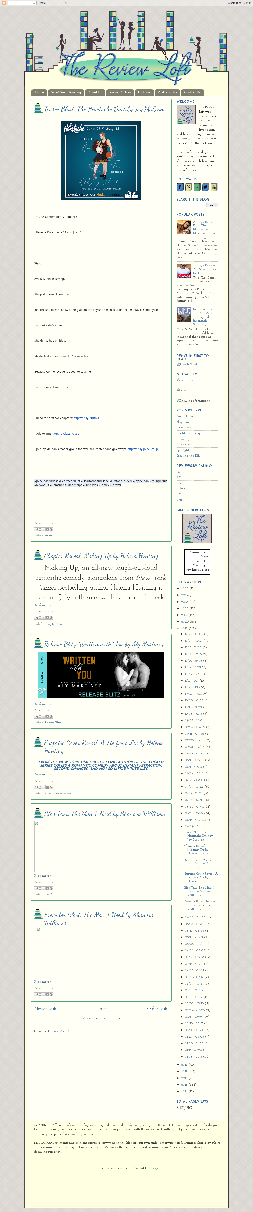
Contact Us (192, 92)
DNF (180, 500)
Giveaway (183, 439)
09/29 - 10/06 (195, 720)
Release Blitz (53, 722)
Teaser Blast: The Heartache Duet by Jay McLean (104, 109)
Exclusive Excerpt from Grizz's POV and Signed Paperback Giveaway (204, 317)
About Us (95, 92)
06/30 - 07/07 (195, 806)
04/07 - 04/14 (195, 970)
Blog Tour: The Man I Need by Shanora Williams (104, 814)
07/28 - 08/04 (195, 780)
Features (144, 92)
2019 (185, 628)
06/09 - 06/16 (195, 826)
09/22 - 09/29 (195, 727)
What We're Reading (66, 92)
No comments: (44, 523)
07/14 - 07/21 (194, 793)
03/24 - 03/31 (194, 983)
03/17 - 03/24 (194, 990)
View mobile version (101, 1018)
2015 (185, 1084)
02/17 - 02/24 (195, 1016)
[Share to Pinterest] (51, 529)
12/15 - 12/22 (194, 647)
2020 (185, 621)
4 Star (181, 488)
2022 (185, 608)
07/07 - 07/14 (195, 800)
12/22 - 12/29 (194, 641)
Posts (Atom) (60, 1031)
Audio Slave (185, 416)
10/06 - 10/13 (194, 713)
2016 (185, 1078)
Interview (183, 444)
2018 (185, 1064)
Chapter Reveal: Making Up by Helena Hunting (101, 556)
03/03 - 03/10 (195, 1003)
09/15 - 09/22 (195, 733)
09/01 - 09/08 (195, 747)
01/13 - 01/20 (194, 1050)
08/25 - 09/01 (195, 753)
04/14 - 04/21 (194, 964)
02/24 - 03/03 (195, 1010)
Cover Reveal (185, 427)
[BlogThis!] (40, 529)
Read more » (43, 605)
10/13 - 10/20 (194, 707)
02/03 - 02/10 (195, 1030)
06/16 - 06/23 (195, 820)
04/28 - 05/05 (195, 950)
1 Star (180, 472)
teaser (48, 535)
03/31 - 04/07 (195, 977)
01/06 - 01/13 (194, 1056)
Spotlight (183, 450)
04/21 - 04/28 (195, 957)
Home (39, 92)
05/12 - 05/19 (194, 937)
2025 (185, 588)
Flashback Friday (189, 433)
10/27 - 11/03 (194, 694)
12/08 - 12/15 (194, 654)
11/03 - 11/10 (193, 687)
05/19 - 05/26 (195, 930)
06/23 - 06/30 (195, 813)
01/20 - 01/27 (194, 1043)
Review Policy (167, 92)
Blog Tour (51, 894)
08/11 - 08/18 (194, 767)
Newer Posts (45, 1009)
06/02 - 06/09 (195, 917)
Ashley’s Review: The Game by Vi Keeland (204, 269)
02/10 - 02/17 (194, 1023)
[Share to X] (44, 529)
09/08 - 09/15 (195, 740)
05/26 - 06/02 (195, 924)
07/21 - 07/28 (195, 786)
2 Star (181, 477)
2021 (185, 615)
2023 (185, 602)
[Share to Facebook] (47, 529)
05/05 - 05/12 (195, 944)
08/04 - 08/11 (194, 773)
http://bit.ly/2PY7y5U (65, 433)
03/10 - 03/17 (194, 997)
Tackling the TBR (188, 455)
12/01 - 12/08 (194, 660)
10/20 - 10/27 (194, 700)
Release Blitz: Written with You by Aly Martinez (104, 644)
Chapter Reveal (55, 624)
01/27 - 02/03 (195, 1036)
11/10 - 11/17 (192, 680)
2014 (185, 1091)
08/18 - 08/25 (195, 760)
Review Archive (120, 92)
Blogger (155, 1168)
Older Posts (157, 1009)
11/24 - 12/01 (193, 667)
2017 (184, 1071)
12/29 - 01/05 (194, 634)
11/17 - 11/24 (192, 674)
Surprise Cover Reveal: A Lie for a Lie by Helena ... (201, 877)
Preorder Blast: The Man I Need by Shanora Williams (200, 905)
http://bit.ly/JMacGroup (142, 449)
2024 (185, 595)
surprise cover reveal (58, 793)
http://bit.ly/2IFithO (86, 418)
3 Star (181, 483)
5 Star (181, 494)
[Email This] (36, 529)
